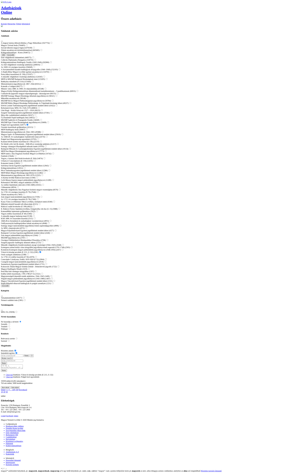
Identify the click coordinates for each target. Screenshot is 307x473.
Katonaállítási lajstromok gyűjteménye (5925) (18, 211)
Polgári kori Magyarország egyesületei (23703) (19, 139)
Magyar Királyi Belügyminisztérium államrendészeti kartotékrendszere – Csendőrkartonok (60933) (38, 91)
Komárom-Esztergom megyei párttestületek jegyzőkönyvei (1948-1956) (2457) (31, 250)
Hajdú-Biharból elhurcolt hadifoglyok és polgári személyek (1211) (26, 283)
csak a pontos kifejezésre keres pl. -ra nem (122, 471)
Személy (4, 324)
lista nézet (15, 387)
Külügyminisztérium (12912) (12, 168)
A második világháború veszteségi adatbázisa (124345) (22, 77)
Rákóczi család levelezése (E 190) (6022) (17, 206)
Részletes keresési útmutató (211, 471)
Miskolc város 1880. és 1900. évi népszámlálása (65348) (22, 89)
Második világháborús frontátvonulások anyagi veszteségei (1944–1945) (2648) (31, 245)
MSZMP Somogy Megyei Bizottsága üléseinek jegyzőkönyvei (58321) (28, 96)
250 (16, 390)
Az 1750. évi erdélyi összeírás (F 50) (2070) (18, 257)
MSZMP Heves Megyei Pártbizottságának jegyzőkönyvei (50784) (26, 101)
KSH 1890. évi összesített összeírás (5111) (17, 219)
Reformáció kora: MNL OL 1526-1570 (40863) (19, 108)
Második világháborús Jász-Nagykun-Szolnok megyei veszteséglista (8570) (30, 190)
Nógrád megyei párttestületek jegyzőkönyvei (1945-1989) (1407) (26, 279)
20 (4, 392)
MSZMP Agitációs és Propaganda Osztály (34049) (20, 120)
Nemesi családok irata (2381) (12, 300)
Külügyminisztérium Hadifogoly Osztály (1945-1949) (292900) (25, 62)
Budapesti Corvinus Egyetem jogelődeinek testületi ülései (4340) (25, 233)
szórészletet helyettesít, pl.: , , (30, 471)
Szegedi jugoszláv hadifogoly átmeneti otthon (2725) (21, 243)
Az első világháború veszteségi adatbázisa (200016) (21, 65)
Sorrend (4, 341)
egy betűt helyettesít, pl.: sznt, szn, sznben (79, 471)
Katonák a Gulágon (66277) (12, 86)
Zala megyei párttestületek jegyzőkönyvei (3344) (19, 235)
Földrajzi (4, 329)
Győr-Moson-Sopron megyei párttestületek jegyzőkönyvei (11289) (26, 180)
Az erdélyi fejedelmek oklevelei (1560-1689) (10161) (21, 185)
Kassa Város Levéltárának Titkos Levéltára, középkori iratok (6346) (27, 202)
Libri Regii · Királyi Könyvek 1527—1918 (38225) (21, 110)
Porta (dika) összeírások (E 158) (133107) (17, 74)
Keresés (4, 24)
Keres (27, 356)
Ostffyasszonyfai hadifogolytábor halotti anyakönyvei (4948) (24, 223)
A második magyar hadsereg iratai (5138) (17, 216)
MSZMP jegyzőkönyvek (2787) (13, 238)
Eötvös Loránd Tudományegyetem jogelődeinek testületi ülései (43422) (28, 106)
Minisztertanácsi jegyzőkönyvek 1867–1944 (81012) (21, 84)
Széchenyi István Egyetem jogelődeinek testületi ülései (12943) (25, 166)
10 (2, 392)
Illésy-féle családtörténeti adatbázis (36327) (17, 115)
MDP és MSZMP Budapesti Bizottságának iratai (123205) (23, 79)
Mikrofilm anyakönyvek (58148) (13, 98)
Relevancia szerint (8, 339)
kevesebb (10, 55)
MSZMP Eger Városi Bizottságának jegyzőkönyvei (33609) (24, 122)
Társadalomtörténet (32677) (11, 298)
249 (13, 390)
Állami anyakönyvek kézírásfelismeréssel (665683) (20, 50)
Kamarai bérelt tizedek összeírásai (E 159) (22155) (20, 142)
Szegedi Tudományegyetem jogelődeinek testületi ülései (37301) (25, 113)
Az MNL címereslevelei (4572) (13, 228)
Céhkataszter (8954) (9, 187)
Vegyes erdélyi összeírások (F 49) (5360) (16, 214)
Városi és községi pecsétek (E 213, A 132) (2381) (20, 252)
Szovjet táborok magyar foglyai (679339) (17, 48)
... (11, 390)
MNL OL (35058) (8, 312)
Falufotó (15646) (7, 156)
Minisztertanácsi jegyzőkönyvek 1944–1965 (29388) (21, 132)
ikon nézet (5, 387)
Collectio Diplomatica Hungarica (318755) (17, 60)
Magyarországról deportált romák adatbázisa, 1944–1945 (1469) (25, 276)
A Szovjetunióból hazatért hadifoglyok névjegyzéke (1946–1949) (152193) (29, 69)
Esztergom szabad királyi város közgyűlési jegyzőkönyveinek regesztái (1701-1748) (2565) (36, 247)
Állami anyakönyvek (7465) (12, 194)
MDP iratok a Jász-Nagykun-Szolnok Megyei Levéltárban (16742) (26, 154)
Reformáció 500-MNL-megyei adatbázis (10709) (20, 182)
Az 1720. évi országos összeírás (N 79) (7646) (19, 192)
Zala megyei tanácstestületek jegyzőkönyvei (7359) (20, 197)
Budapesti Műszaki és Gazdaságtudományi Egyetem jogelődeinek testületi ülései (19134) (35, 149)
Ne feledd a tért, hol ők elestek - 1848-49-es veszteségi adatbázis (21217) (29, 144)
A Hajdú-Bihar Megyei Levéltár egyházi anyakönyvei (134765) (25, 72)
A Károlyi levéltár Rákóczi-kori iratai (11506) (18, 178)
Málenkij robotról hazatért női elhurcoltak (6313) (19, 204)
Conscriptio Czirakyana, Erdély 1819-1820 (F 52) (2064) (23, 259)
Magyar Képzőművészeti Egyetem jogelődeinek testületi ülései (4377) (27, 231)
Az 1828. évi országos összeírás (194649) (17, 67)
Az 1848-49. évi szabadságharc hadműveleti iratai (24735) (23, 137)
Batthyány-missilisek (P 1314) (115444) (16, 82)
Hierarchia (11, 24)
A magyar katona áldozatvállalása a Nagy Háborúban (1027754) (25, 43)
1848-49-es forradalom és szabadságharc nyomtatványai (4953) (25, 221)
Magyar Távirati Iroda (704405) (13, 45)
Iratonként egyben (8, 353)
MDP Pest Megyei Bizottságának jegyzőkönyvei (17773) (23, 151)
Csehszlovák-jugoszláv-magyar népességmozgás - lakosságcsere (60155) (28, 94)
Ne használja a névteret (10, 322)
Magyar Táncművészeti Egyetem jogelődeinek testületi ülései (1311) (27, 281)
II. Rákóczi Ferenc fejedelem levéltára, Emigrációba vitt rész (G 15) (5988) (29, 209)
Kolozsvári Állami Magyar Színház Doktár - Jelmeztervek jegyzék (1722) (29, 267)
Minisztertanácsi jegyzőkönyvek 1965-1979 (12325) (21, 175)
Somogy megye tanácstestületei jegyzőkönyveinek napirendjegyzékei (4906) (30, 226)
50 (7, 392)
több (3, 55)
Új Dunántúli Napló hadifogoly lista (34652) (18, 118)
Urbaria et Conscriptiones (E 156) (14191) (17, 161)
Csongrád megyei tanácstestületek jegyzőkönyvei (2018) (22, 262)
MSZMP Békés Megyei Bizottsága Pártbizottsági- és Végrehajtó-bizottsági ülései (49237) (35, 103)
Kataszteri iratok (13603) (10, 163)
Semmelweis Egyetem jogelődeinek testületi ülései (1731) (23, 264)
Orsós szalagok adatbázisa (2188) (14, 255)
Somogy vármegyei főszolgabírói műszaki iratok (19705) (22, 146)
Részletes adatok (7, 351)
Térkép (18, 24)
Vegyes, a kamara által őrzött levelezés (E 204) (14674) (22, 158)
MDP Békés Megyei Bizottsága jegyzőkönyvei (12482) (22, 173)
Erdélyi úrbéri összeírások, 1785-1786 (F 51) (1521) (21, 274)
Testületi (4, 327)
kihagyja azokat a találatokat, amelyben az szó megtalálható (173, 471)
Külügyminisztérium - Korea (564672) (16, 53)
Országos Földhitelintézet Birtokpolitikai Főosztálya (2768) (23, 240)
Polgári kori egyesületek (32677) (13, 125)
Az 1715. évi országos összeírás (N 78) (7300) (19, 199)
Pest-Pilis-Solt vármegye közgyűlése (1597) (17, 271)
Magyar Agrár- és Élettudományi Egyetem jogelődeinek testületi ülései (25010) (31, 134)
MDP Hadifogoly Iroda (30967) (13, 130)
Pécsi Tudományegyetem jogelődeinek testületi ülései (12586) (24, 170)
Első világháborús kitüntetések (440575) (16, 57)
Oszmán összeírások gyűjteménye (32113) (17, 127)
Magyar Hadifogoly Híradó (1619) (14, 269)
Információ (26, 24)
